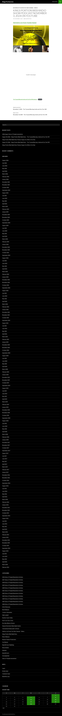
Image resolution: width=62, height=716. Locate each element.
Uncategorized (5, 655)
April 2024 (4, 236)
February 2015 (5, 534)
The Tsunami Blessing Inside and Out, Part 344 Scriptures (25, 99)
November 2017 (6, 445)
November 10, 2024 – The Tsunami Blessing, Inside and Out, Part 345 (30, 113)
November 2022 (6, 282)
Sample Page (54, 1)
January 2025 (5, 211)
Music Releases (6, 636)
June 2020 (4, 361)
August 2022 (5, 290)
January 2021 (5, 342)
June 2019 (4, 393)
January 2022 (5, 309)
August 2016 (5, 485)
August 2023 (5, 258)
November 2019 (6, 380)
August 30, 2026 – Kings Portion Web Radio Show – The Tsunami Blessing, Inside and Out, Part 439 (26, 137)
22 (55, 701)
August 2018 (5, 420)
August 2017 (5, 453)
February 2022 (5, 306)
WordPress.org (5, 676)
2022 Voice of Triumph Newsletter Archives (12, 593)
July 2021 (4, 325)
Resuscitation (5, 647)
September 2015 (6, 515)
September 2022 (6, 287)
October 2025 (5, 187)
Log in (3, 668)
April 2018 (4, 431)
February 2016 (5, 502)
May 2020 (4, 363)
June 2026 (4, 165)
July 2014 (4, 553)
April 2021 (4, 334)
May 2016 (4, 494)
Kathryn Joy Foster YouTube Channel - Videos (25, 7)
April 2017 (4, 464)
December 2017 (6, 442)
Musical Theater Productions (9, 639)
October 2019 (5, 382)
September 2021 (6, 320)
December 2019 (6, 377)
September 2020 (6, 353)
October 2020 (5, 350)
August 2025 (5, 193)
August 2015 (5, 518)
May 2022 (4, 298)
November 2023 (6, 249)
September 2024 (6, 222)
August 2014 (5, 551)
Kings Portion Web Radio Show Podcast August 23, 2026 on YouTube (18, 139)
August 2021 (5, 323)
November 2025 (6, 184)
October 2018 (5, 415)
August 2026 (5, 160)
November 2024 (6, 217)
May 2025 (4, 201)
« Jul (3, 708)
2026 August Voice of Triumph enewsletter (12, 134)
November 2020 (6, 347)
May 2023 (4, 266)
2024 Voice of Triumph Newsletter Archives (12, 598)
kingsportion (28, 18)
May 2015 (4, 526)
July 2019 (4, 391)
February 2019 (5, 404)
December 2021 (6, 312)
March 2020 (5, 369)
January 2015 (5, 537)
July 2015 (4, 521)
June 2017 (4, 458)
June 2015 (4, 523)
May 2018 (4, 429)
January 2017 (5, 472)
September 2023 (6, 255)
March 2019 (5, 401)
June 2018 (4, 426)
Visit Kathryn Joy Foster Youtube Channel (24, 22)
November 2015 (6, 510)
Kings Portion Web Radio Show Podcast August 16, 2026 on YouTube (18, 145)
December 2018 (6, 410)
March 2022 (5, 304)
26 (31, 704)
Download (40, 99)
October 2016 (5, 480)
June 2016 (4, 491)
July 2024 (4, 228)
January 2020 (5, 374)
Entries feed (5, 671)
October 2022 (5, 285)
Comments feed (6, 673)
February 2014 (5, 567)
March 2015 (5, 532)
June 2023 (4, 263)
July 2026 (4, 163)
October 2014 (5, 545)
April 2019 (4, 399)
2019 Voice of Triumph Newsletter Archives (12, 585)
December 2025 (6, 182)
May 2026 (4, 168)
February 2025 (5, 209)
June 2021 (4, 328)
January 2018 (5, 439)
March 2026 (5, 174)
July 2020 (4, 358)
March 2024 (5, 239)
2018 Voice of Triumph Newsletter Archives (12, 582)
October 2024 (5, 220)
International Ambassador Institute (10, 628)
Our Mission (5, 642)
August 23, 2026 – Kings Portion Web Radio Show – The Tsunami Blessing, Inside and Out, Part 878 (26, 142)
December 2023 (6, 247)
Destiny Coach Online (7, 617)
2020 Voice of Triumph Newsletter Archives (12, 588)
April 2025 (4, 203)
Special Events (5, 653)
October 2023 (5, 252)
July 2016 (4, 488)
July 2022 (4, 293)
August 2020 (5, 355)
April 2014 (4, 561)
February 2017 (5, 469)
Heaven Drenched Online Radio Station (11, 626)
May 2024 (4, 233)
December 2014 (6, 540)
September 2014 (6, 548)
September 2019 (6, 385)
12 (31, 699)
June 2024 (4, 230)
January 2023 (5, 277)
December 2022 (6, 279)
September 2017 (6, 450)
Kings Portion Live (7, 2)
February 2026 (5, 176)
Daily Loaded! (5, 615)
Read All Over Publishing (8, 645)
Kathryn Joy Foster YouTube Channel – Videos (13, 631)
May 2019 (4, 396)
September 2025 (6, 190)
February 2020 (5, 372)
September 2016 (6, 483)
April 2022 (4, 301)
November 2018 (6, 412)
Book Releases (5, 609)
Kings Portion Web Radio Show (9, 634)
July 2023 (4, 260)
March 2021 (5, 336)
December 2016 (6, 475)
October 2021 (5, 317)
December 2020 (6, 344)
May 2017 (4, 461)
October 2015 (5, 513)
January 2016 (5, 504)
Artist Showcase (6, 607)
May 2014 (4, 559)
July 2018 (4, 423)
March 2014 (5, 564)
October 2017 (5, 447)
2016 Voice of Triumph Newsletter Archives (12, 577)
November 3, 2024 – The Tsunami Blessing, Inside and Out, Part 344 (29, 108)
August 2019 (5, 388)
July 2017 (4, 456)
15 (55, 699)
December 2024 (6, 214)
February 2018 (5, 437)
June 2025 (4, 198)
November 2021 (6, 315)
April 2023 (4, 268)
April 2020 (4, 366)
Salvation (4, 650)
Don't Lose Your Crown (7, 620)
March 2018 (5, 434)
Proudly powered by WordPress (8, 714)
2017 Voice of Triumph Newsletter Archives (12, 579)
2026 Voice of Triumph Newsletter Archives (12, 604)
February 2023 (5, 274)
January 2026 (5, 179)
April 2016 (4, 496)
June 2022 (4, 296)
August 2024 (5, 225)
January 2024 (5, 244)
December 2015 (6, 507)
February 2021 (5, 339)
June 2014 (4, 556)
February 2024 (5, 241)
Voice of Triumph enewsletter (9, 658)
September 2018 (6, 418)
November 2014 (6, 542)
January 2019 (5, 407)
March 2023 (5, 271)
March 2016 (5, 499)
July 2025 (4, 195)
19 (31, 701)
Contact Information (7, 612)
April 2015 (4, 529)
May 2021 (4, 331)
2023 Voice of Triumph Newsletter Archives (12, 596)
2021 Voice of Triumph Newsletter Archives (12, 590)
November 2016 (6, 477)
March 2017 (5, 466)
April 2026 (4, 171)
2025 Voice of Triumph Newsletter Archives (12, 601)
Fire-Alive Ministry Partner (8, 623)
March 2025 (5, 206)
